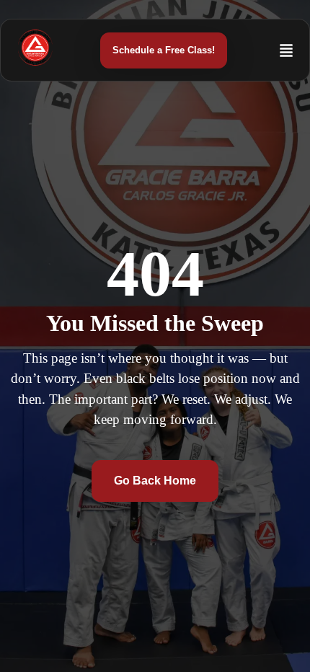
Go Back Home (155, 480)
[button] (257, 44)
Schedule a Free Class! (163, 50)
